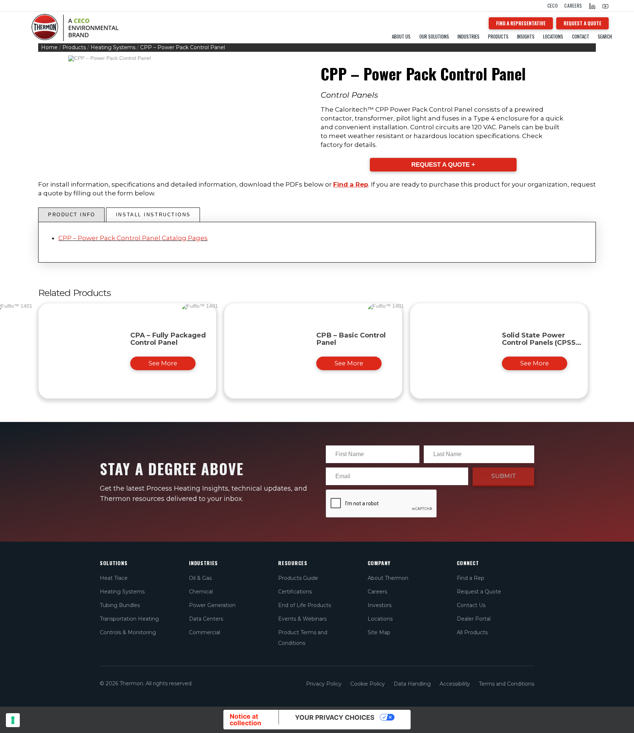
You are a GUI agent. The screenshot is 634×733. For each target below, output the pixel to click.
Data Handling (412, 683)
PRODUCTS (498, 36)
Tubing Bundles (120, 605)
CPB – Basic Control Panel (351, 339)
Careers (573, 5)
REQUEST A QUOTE (582, 23)
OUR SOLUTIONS (434, 36)
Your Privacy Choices (335, 717)
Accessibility (455, 683)
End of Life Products (304, 605)
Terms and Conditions (506, 683)
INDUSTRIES (469, 36)
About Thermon (388, 578)
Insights (526, 36)
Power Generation (212, 605)
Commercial (204, 632)
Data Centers (206, 618)
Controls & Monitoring (128, 632)
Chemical (201, 591)
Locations (553, 36)
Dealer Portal (474, 618)
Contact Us (471, 605)
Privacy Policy (324, 683)
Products (74, 47)
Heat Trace (114, 578)
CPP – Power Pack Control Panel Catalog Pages (133, 238)
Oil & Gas (200, 578)
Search (605, 36)
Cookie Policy (367, 683)
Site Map (379, 632)
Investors (379, 605)
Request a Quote (479, 591)
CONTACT (580, 36)
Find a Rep (350, 184)
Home (49, 47)
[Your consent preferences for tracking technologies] (13, 720)
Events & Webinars (302, 618)
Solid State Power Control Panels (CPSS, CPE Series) (540, 342)
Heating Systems (113, 47)
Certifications (295, 591)
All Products (472, 632)
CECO (552, 5)
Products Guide (298, 578)
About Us (401, 36)
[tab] (71, 214)
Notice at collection (245, 719)
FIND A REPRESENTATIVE (521, 23)
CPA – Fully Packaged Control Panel (168, 339)
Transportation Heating (129, 618)
